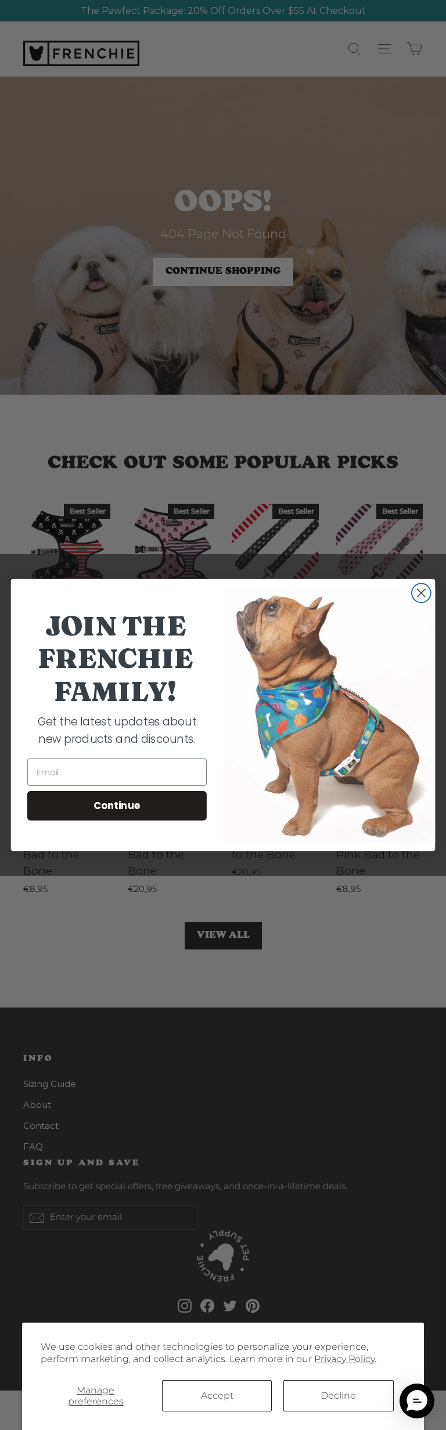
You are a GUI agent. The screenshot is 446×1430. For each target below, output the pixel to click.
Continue (117, 805)
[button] (417, 1401)
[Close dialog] (421, 592)
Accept (217, 1395)
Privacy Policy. (345, 1358)
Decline (338, 1395)
